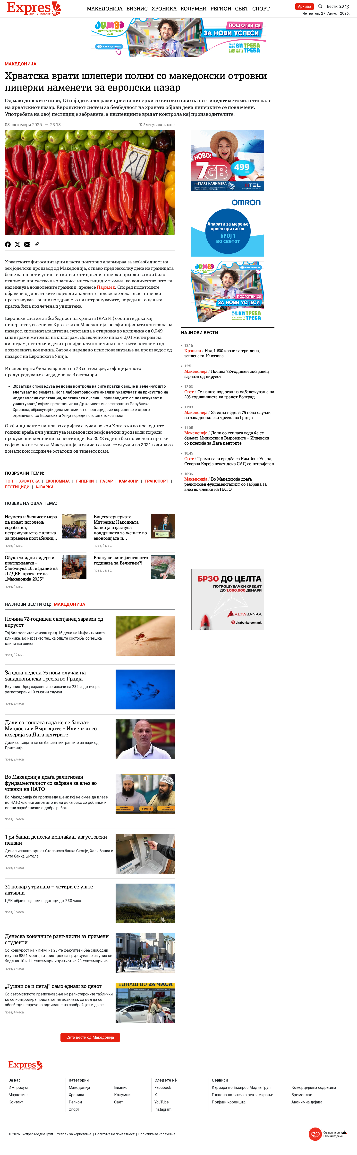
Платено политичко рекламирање (242, 1094)
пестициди (17, 487)
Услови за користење (74, 1134)
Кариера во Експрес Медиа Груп (241, 1087)
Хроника (164, 9)
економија (58, 481)
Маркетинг (18, 1094)
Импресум (18, 1087)
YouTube (161, 1102)
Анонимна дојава (306, 1102)
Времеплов (301, 1094)
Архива (304, 6)
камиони (128, 481)
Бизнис (137, 9)
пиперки (85, 481)
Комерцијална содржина (313, 1087)
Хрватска (29, 481)
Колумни (194, 9)
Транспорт (156, 481)
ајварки (44, 487)
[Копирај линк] (37, 244)
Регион (221, 9)
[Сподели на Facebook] (8, 244)
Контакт (15, 1102)
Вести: (335, 6)
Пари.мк (106, 287)
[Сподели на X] (17, 244)
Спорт (261, 9)
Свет (241, 9)
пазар (106, 481)
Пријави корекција (229, 1102)
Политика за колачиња (156, 1134)
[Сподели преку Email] (27, 244)
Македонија (105, 9)
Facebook (162, 1087)
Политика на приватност (115, 1134)
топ (9, 481)
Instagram (162, 1109)
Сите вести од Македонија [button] (90, 1037)
